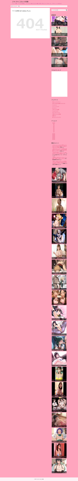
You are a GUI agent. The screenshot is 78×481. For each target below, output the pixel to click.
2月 (53, 130)
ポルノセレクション (56, 112)
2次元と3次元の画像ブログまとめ (58, 103)
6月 (53, 126)
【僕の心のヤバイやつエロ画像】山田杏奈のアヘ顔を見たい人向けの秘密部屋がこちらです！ (59, 149)
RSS (19, 6)
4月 (53, 128)
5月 (53, 127)
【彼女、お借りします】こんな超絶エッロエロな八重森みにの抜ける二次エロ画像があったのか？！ (59, 162)
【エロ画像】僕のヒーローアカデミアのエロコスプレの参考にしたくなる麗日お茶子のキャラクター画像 (59, 44)
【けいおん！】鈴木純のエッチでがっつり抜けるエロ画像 (59, 65)
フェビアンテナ (55, 111)
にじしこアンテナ (55, 106)
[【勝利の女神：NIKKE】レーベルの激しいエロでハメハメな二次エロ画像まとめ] (59, 21)
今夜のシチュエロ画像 (56, 114)
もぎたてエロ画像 (55, 109)
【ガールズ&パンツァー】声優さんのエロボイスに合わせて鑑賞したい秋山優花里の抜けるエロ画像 (59, 55)
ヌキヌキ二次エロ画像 (20, 1)
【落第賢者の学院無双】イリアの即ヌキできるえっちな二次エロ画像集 (59, 35)
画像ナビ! (54, 115)
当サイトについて (14, 6)
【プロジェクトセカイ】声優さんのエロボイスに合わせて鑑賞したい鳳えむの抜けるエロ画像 (59, 146)
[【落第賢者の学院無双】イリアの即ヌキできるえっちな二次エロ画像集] (59, 31)
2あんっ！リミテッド (56, 101)
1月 (53, 131)
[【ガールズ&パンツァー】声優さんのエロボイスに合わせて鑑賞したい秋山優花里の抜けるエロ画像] (59, 52)
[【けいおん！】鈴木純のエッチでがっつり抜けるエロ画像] (59, 62)
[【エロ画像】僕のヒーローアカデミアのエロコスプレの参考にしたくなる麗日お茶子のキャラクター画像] (59, 41)
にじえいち (54, 104)
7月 (53, 125)
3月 (53, 129)
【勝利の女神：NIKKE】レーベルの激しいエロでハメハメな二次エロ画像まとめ (59, 24)
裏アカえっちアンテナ (56, 117)
